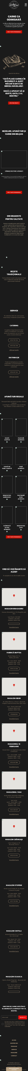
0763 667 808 (14, 762)
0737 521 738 (14, 345)
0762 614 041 (14, 855)
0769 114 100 (14, 668)
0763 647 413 (14, 372)
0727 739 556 (14, 901)
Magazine (14, 1053)
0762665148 (14, 714)
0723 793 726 (14, 340)
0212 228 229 (14, 810)
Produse (14, 1046)
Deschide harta (14, 627)
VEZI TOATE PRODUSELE (14, 32)
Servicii (14, 1049)
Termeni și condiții (11, 1066)
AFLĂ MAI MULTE (14, 103)
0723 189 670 (14, 947)
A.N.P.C (19, 1066)
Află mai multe (14, 350)
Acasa (14, 1040)
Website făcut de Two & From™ (14, 1064)
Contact (14, 1056)
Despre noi (14, 1043)
